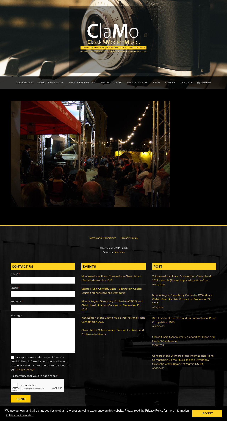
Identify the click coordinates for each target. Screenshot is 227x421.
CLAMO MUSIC (24, 82)
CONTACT (186, 82)
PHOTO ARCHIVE (111, 82)
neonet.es (119, 252)
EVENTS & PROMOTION (82, 82)
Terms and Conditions (102, 237)
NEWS (156, 82)
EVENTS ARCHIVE (137, 82)
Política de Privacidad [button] (19, 415)
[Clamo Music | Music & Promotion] (113, 69)
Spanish (205, 82)
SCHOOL (170, 82)
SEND (21, 399)
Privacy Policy (129, 237)
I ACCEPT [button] (207, 413)
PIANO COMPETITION (50, 82)
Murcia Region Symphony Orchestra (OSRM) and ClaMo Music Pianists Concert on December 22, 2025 (111, 305)
